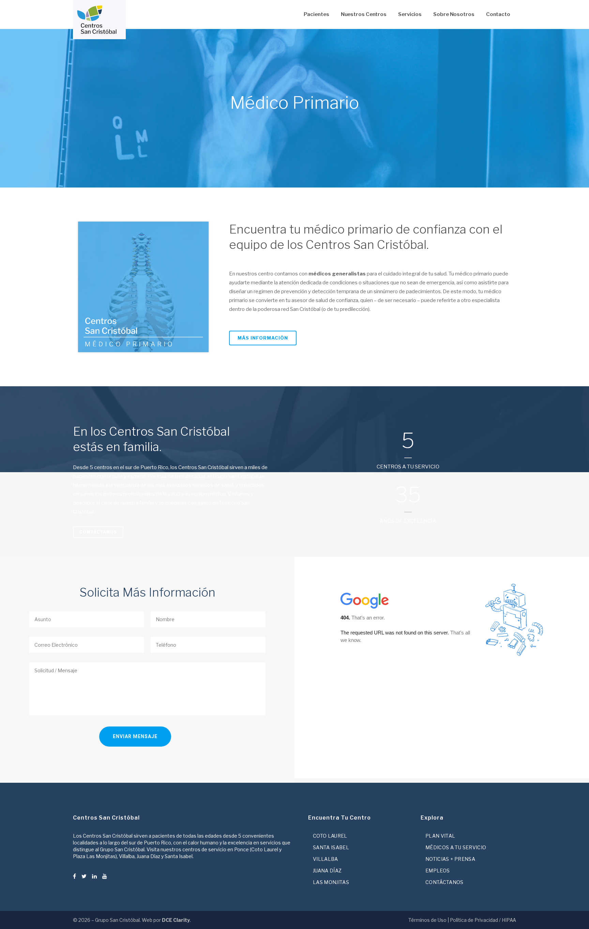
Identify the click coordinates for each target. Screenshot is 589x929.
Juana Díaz (327, 870)
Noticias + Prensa (450, 859)
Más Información (263, 338)
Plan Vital (440, 836)
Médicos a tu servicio (455, 847)
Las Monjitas (331, 882)
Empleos (437, 870)
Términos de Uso (427, 920)
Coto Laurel (330, 836)
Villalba (325, 859)
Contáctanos (98, 532)
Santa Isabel (331, 847)
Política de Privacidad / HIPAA (483, 920)
